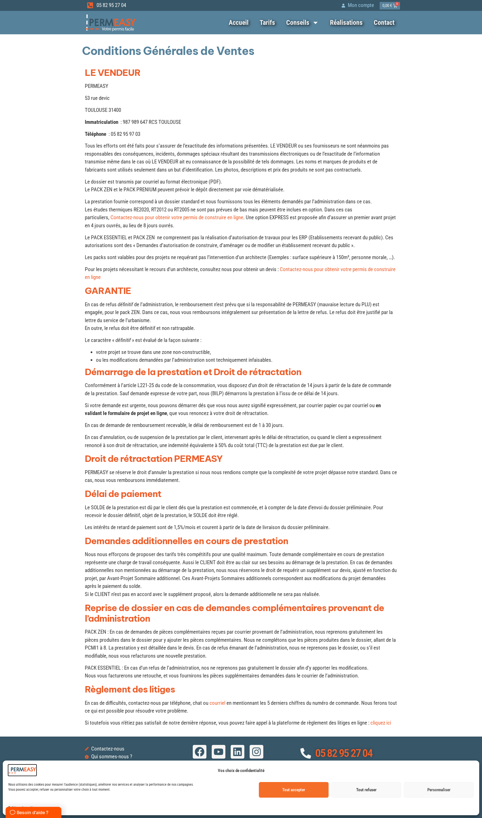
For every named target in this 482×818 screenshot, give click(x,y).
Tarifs (267, 22)
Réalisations (346, 22)
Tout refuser (366, 789)
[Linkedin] (237, 752)
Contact (384, 22)
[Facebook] (199, 752)
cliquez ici (380, 723)
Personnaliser (438, 789)
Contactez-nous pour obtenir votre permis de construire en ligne (176, 217)
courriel (217, 703)
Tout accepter (293, 789)
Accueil (239, 22)
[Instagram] (256, 752)
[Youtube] (218, 752)
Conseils (297, 22)
